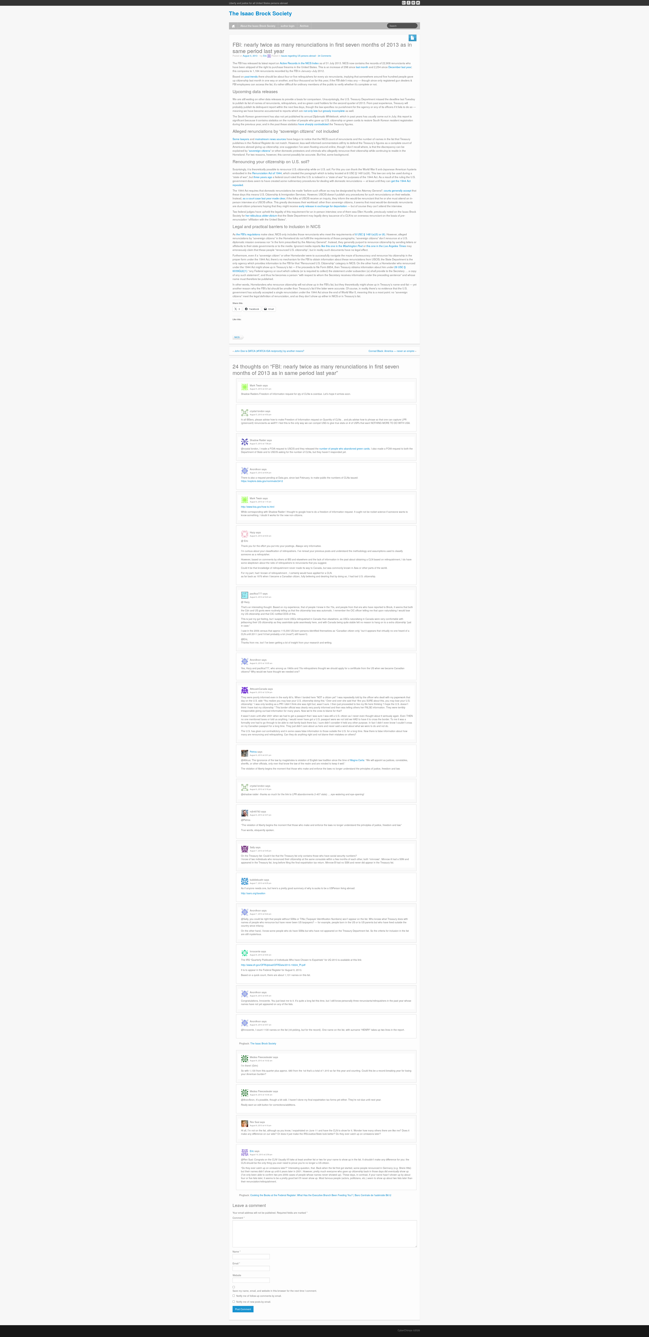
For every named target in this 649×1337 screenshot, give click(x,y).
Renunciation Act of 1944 (267, 173)
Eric (265, 55)
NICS (236, 337)
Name (237, 1251)
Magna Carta (357, 760)
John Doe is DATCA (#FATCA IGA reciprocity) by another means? (269, 351)
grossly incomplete (334, 111)
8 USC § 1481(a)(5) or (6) (370, 234)
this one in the (386, 246)
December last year (399, 67)
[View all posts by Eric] (269, 55)
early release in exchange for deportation (323, 206)
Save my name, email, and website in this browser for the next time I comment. (275, 1290)
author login (288, 26)
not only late (311, 111)
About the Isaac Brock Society (257, 26)
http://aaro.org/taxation (253, 893)
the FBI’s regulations (248, 234)
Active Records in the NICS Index (299, 63)
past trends (251, 76)
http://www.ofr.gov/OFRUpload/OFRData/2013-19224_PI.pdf (273, 965)
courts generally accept (397, 190)
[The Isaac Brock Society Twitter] (418, 3)
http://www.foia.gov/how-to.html (257, 506)
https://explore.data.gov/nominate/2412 (262, 481)
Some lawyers (241, 139)
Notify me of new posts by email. (253, 1301)
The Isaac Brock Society (260, 13)
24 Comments (324, 55)
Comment (239, 1217)
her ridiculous (261, 215)
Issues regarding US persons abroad (298, 55)
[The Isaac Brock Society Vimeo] (413, 3)
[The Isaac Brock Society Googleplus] (404, 3)
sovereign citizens (259, 150)
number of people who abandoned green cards (344, 448)
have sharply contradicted (313, 124)
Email (236, 1263)
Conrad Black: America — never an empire (391, 351)
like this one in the (342, 246)
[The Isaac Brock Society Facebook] (409, 3)
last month (362, 67)
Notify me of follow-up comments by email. (259, 1295)
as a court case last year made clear (264, 198)
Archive (304, 26)
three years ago (263, 177)
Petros (253, 751)
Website (237, 1275)
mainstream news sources (270, 139)
